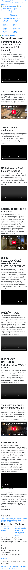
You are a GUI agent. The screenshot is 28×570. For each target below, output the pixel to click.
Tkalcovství (5, 25)
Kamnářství (5, 21)
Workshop (15, 32)
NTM (11, 14)
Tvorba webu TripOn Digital (8, 566)
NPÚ (11, 12)
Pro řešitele (4, 559)
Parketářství (5, 24)
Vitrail (4, 32)
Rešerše (15, 25)
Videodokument (16, 28)
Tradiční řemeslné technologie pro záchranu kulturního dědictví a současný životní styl (13, 2)
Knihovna (12, 17)
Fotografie (15, 20)
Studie (14, 27)
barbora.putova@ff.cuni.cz (12, 556)
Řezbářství (5, 27)
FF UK (11, 11)
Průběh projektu (13, 15)
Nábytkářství (5, 23)
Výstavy (15, 29)
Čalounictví (5, 20)
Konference (15, 23)
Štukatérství (5, 29)
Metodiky (15, 24)
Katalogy (15, 21)
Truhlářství (5, 31)
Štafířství (5, 28)
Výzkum (15, 31)
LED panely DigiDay (12, 568)
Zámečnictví (5, 33)
